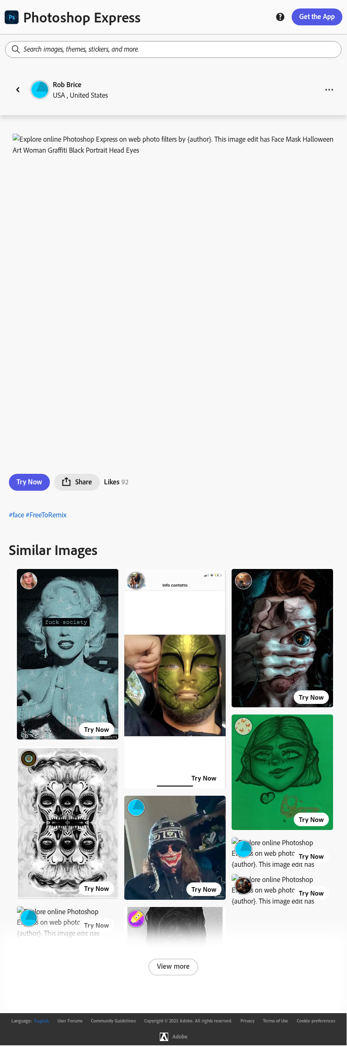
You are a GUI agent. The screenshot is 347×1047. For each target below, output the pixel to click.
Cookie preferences (316, 1021)
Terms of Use (275, 1021)
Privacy (247, 1021)
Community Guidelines (113, 1021)
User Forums (69, 1021)
